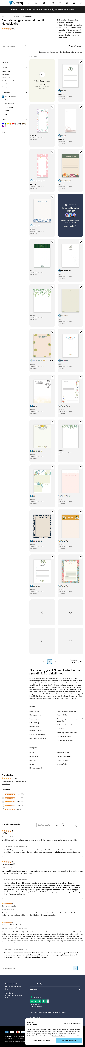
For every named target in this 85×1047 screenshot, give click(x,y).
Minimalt (32, 764)
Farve (4, 120)
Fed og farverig (34, 756)
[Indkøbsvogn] (81, 3)
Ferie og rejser (34, 726)
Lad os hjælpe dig (36, 984)
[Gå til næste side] (81, 968)
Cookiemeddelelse (58, 1036)
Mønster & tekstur (63, 752)
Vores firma (34, 989)
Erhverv (4, 68)
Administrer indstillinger (41, 1040)
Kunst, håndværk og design (66, 711)
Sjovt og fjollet (62, 764)
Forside (15, 1036)
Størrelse (5, 62)
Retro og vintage (62, 760)
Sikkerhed (60, 729)
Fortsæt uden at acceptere (72, 1023)
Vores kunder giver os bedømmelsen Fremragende (48, 1012)
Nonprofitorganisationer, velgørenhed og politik (70, 720)
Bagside (4, 132)
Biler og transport (35, 715)
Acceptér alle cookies (68, 1040)
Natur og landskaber (64, 756)
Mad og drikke (62, 715)
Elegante (32, 752)
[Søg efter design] (25, 46)
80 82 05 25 (8, 1036)
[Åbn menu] (4, 3)
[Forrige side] (43, 661)
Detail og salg (34, 723)
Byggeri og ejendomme (37, 719)
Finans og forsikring (36, 730)
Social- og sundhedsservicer (66, 732)
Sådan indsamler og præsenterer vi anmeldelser (14, 783)
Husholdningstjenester (37, 734)
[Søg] (44, 3)
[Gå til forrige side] (65, 968)
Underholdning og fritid (65, 740)
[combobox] (38, 3)
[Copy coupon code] (53, 9)
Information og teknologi (37, 738)
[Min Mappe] (60, 3)
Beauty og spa (34, 711)
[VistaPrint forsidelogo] (20, 3)
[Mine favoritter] (67, 3)
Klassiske (32, 760)
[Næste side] (55, 661)
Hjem (3, 16)
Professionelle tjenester (65, 725)
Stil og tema (6, 92)
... (8, 16)
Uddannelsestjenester (64, 736)
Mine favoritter (76, 46)
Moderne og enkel (35, 768)
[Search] (57, 825)
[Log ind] (74, 3)
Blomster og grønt (28, 16)
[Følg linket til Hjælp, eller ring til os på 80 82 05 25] (53, 3)
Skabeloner (16, 16)
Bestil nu (71, 9)
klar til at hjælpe (10, 995)
